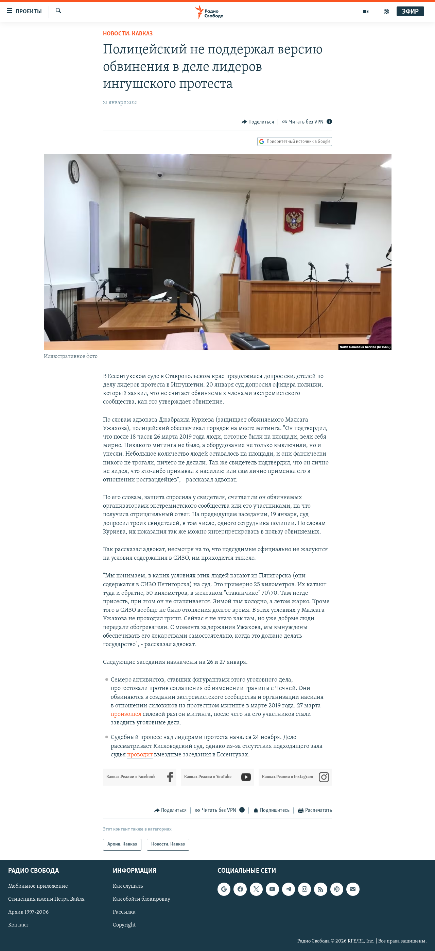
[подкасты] (386, 11)
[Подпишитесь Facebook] (239, 889)
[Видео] (365, 11)
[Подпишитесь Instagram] (304, 889)
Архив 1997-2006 (28, 912)
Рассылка (124, 912)
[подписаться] (352, 889)
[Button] (258, 122)
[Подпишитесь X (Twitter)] (256, 889)
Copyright (124, 925)
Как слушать (128, 886)
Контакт (18, 925)
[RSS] (320, 889)
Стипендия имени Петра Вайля (46, 899)
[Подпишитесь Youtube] (272, 889)
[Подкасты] (336, 889)
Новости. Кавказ (128, 34)
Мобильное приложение (38, 886)
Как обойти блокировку (141, 899)
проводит (140, 755)
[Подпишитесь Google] (224, 889)
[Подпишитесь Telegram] (288, 889)
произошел (126, 714)
